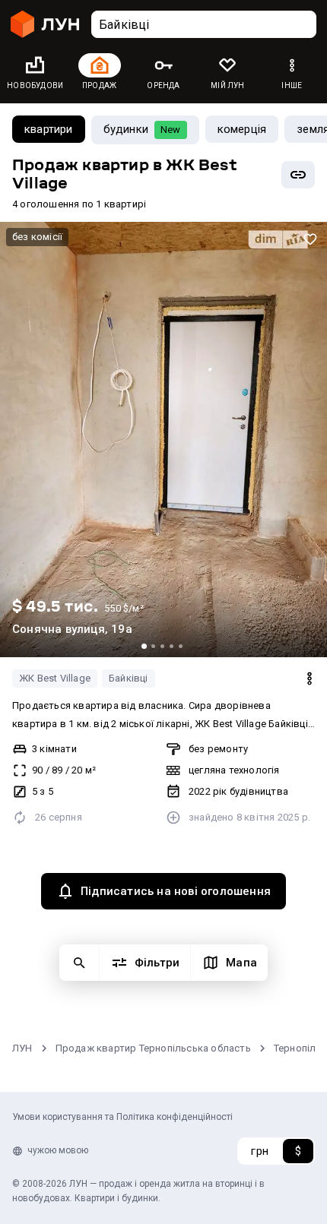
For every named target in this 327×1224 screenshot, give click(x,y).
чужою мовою (57, 1150)
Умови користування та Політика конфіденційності (122, 1117)
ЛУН (22, 1048)
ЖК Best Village (54, 678)
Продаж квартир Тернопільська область (153, 1048)
